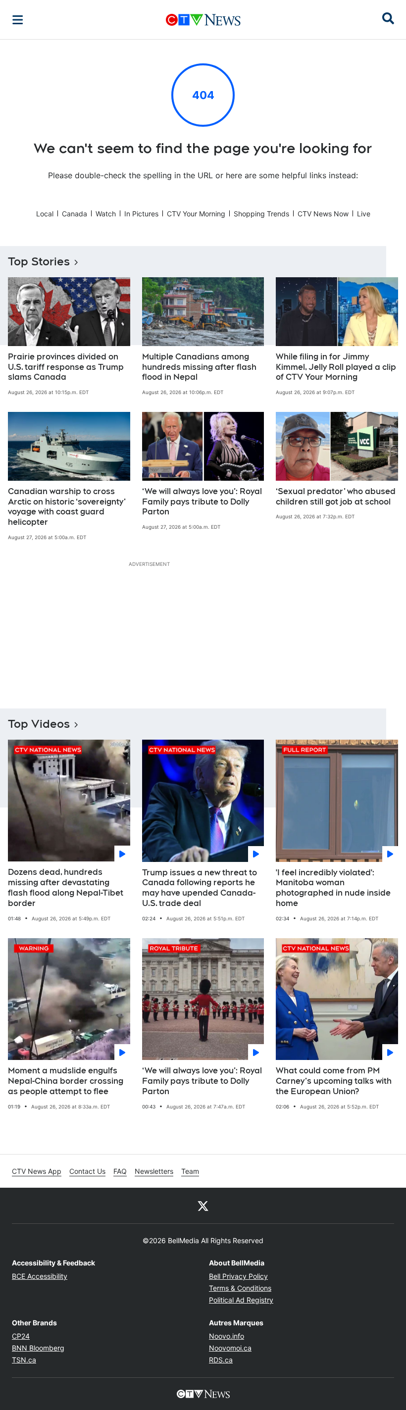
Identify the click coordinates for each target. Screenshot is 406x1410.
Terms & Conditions (240, 1288)
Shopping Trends (261, 213)
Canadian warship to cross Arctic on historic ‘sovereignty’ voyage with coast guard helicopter (67, 507)
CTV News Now (323, 213)
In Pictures (141, 213)
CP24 (21, 1336)
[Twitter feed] (203, 1205)
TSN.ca (24, 1360)
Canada (74, 213)
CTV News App (36, 1171)
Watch (106, 213)
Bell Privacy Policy (238, 1276)
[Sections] (18, 20)
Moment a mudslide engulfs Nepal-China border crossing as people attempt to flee (65, 1081)
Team (190, 1171)
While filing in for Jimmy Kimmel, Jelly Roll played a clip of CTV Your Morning (336, 367)
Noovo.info (226, 1336)
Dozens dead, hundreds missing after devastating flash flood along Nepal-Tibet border (65, 887)
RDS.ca (221, 1360)
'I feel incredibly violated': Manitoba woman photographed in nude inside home (333, 888)
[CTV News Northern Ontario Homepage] (203, 20)
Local (44, 213)
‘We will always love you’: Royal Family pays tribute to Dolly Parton (202, 502)
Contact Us (87, 1171)
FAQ (120, 1171)
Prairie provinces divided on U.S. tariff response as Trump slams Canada (66, 367)
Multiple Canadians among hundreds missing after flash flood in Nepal (199, 367)
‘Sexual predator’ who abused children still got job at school (336, 496)
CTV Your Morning (196, 213)
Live (363, 213)
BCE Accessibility (39, 1276)
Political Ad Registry (241, 1300)
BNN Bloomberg (38, 1348)
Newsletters (154, 1171)
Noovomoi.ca (230, 1348)
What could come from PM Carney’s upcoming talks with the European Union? (334, 1081)
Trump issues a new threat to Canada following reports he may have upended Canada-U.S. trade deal (199, 888)
